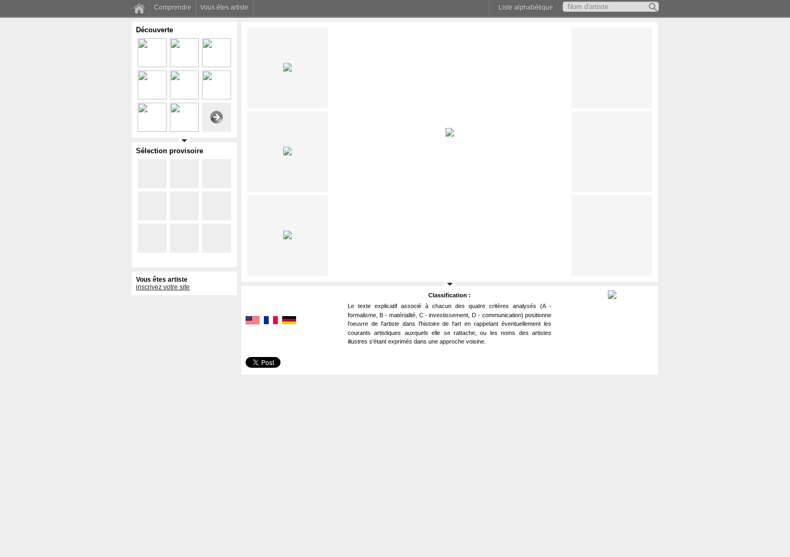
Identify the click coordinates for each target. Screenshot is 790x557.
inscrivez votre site (163, 287)
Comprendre (172, 7)
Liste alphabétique (526, 7)
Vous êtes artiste (224, 7)
